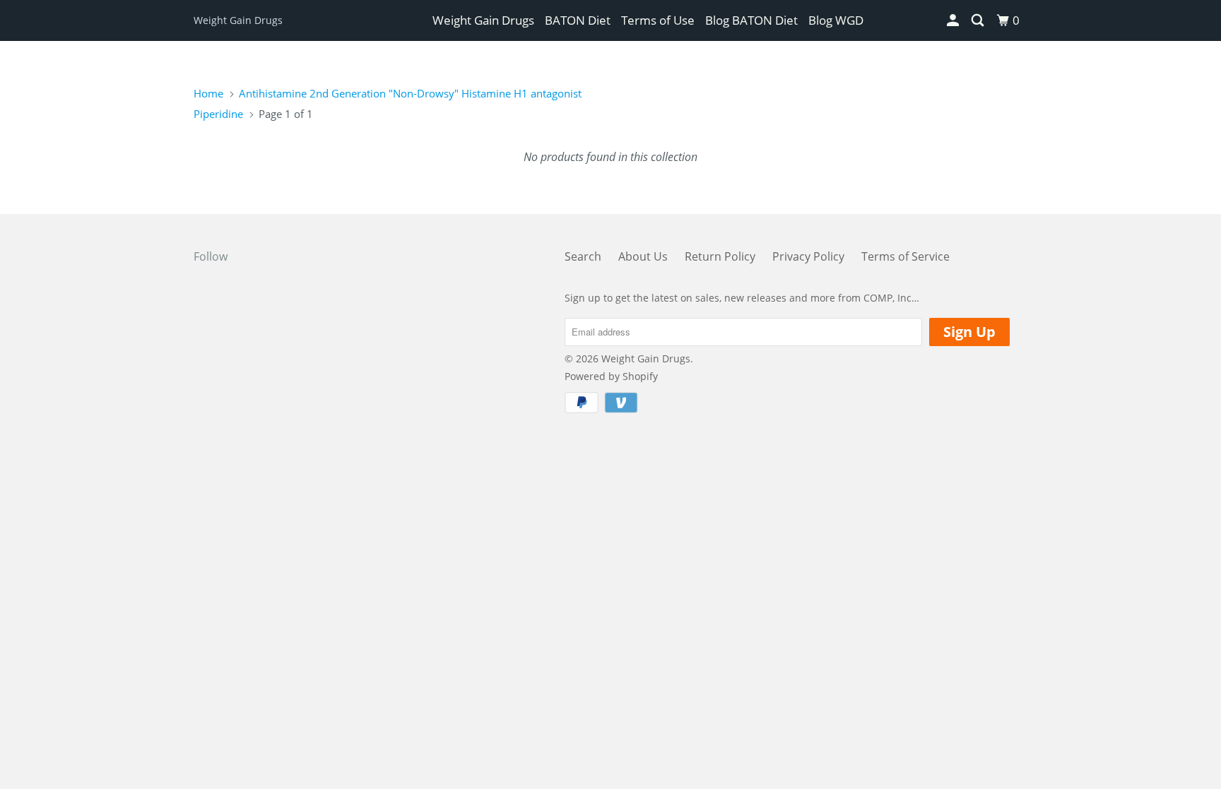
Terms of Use (658, 20)
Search (583, 256)
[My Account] (954, 20)
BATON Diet (577, 20)
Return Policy (720, 256)
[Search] (979, 20)
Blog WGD (835, 20)
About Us (643, 256)
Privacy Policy (808, 256)
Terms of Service (905, 256)
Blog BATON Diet (751, 20)
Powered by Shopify (611, 376)
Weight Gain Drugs (238, 20)
